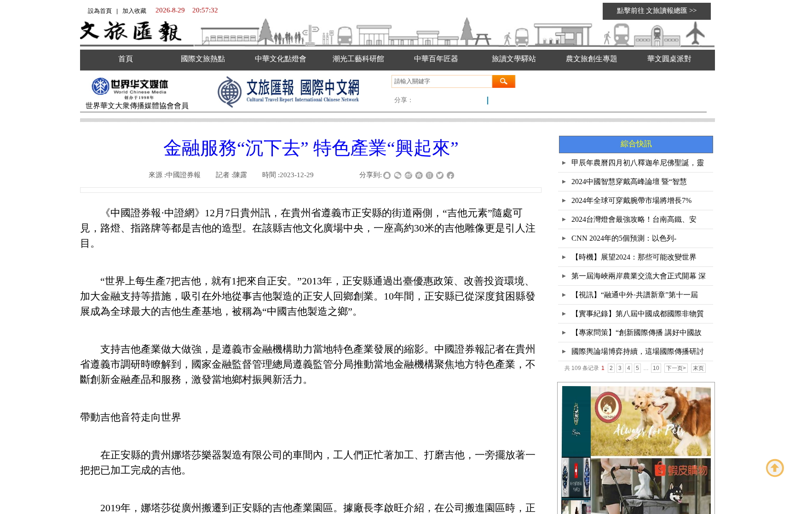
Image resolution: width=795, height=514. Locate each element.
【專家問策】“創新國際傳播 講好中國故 (636, 332)
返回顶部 (775, 468)
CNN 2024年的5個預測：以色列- (623, 238)
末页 (698, 368)
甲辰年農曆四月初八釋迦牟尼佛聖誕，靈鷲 (637, 165)
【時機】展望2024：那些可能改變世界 (634, 257)
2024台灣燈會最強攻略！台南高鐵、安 (634, 219)
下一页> (676, 368)
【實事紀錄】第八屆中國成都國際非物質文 (637, 316)
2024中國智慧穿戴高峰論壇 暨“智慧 (629, 181)
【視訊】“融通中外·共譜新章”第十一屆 (634, 295)
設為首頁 (100, 10)
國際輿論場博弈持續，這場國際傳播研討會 (637, 354)
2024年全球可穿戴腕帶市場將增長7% (631, 200)
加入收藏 (134, 10)
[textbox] (442, 81)
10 (656, 368)
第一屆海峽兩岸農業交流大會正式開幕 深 (638, 276)
